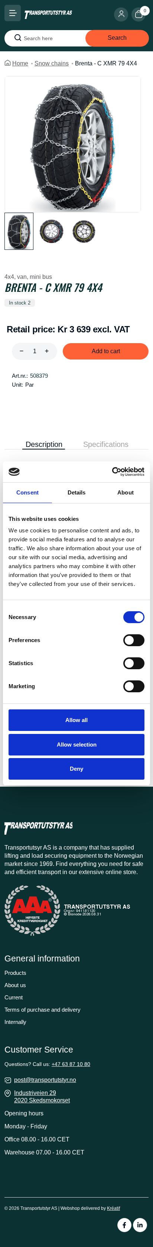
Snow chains (52, 63)
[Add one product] (46, 351)
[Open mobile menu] (12, 13)
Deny (76, 769)
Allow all (76, 720)
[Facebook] (124, 1225)
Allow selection (77, 744)
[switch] (133, 640)
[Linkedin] (140, 1225)
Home (20, 63)
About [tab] (125, 492)
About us (15, 985)
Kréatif (113, 1208)
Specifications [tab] (105, 444)
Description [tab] (44, 444)
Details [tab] (77, 492)
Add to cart (106, 351)
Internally (15, 1022)
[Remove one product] (21, 351)
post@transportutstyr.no (45, 1080)
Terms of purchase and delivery (42, 1009)
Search (117, 38)
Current (13, 997)
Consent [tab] (27, 492)
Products (15, 973)
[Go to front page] (48, 14)
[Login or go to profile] (122, 14)
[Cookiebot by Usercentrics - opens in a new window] (111, 472)
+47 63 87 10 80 (71, 1064)
